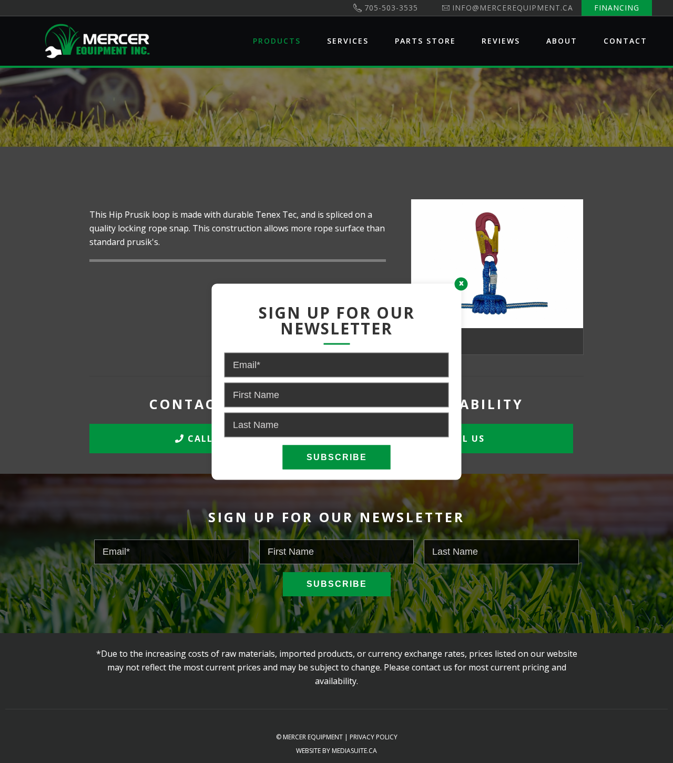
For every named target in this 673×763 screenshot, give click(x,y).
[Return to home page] (97, 41)
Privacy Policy (373, 737)
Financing (616, 8)
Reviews (501, 41)
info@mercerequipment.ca (512, 8)
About (561, 41)
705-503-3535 (391, 8)
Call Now (213, 438)
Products (277, 41)
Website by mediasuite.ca (336, 750)
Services (348, 41)
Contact (625, 41)
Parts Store (425, 41)
